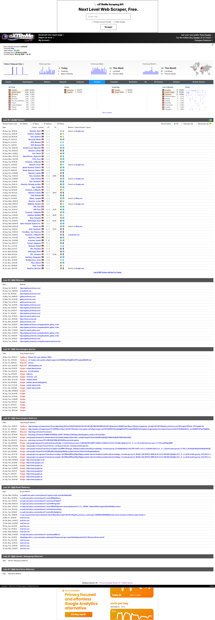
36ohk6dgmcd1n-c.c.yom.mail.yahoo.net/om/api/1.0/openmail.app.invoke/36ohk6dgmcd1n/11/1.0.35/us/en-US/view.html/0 (62, 537)
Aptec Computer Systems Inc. (30, 223)
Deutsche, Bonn (35, 131)
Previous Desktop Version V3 (110, 583)
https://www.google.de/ (34, 468)
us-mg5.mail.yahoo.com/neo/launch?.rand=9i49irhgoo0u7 (40, 504)
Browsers (176, 82)
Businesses (203, 124)
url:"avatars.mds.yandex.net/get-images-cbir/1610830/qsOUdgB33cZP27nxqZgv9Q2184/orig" (60, 360)
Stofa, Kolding (36, 179)
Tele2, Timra (36, 265)
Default (24, 124)
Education (188, 124)
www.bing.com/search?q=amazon (40, 432)
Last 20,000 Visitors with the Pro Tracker (107, 272)
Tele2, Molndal (36, 195)
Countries (97, 82)
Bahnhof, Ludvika (35, 151)
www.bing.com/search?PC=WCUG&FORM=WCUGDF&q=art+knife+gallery (53, 440)
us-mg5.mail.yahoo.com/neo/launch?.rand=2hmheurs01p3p (40, 509)
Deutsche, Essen (35, 165)
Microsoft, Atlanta (35, 139)
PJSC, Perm (36, 159)
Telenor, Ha (37, 226)
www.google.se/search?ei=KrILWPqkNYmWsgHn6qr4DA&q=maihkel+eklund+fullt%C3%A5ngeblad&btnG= (63, 451)
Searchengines (27, 82)
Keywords (63, 82)
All (177, 124)
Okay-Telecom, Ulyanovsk (32, 156)
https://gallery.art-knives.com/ (30, 288)
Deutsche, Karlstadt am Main (31, 184)
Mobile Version (127, 583)
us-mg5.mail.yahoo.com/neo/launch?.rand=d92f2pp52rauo (40, 498)
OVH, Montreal (36, 142)
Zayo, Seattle (36, 187)
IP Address (48, 124)
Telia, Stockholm (35, 176)
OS (146, 82)
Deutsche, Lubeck (34, 237)
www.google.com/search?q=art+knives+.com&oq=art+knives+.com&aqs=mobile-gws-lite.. (57, 446)
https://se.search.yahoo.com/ (30, 316)
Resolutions (133, 82)
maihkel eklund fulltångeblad (36, 382)
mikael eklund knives (33, 368)
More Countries (107, 112)
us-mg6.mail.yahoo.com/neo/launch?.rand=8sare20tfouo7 (40, 534)
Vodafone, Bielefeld (34, 215)
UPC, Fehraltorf (35, 249)
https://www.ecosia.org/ (28, 319)
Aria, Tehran (36, 153)
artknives (29, 374)
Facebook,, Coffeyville (33, 162)
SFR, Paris (37, 207)
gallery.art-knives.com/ (28, 296)
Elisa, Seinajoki (35, 218)
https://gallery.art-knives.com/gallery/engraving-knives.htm (40, 341)
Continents (80, 82)
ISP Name (60, 124)
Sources (8, 82)
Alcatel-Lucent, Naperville (32, 148)
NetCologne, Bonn (34, 221)
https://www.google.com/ (35, 463)
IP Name (35, 124)
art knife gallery (33, 371)
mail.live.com (24, 518)
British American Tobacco (32, 167)
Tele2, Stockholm (35, 229)
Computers (114, 82)
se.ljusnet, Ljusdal (34, 240)
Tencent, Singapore (34, 243)
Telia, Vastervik (35, 137)
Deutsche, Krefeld (35, 246)
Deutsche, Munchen (34, 268)
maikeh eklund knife (33, 385)
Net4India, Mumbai (34, 204)
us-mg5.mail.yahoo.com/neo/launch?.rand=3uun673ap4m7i (40, 501)
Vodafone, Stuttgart (34, 134)
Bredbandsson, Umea (33, 260)
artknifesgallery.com (35, 365)
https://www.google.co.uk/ (35, 460)
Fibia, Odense (36, 263)
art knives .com (31, 377)
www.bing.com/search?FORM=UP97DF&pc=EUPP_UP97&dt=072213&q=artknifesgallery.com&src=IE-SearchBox (66, 434)
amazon (31, 363)
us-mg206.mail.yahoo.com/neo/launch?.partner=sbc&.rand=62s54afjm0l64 (45, 495)
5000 (13, 280)
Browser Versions (199, 82)
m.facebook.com (74, 235)
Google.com (80, 131)
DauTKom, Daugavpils (33, 257)
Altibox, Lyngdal (35, 198)
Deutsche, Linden (35, 201)
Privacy (212, 586)
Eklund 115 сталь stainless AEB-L (40, 357)
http (12, 48)
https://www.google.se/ (34, 465)
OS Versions (158, 82)
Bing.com (79, 198)
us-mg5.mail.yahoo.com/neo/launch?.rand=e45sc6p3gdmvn (41, 512)
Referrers (47, 82)
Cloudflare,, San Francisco (31, 232)
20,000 (14, 120)
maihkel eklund (31, 379)
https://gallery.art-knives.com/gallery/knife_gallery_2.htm (39, 324)
